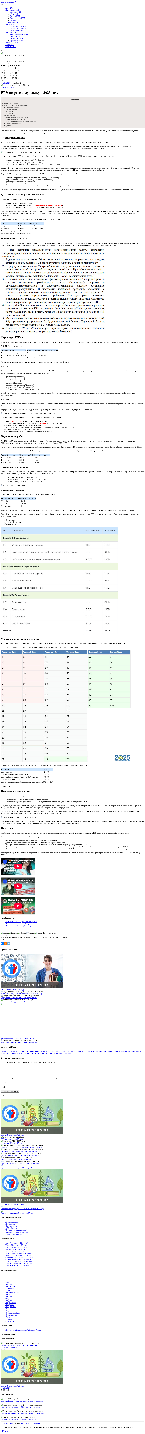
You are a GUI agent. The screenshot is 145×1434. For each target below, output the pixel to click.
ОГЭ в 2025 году (11, 1228)
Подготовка (7, 126)
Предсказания (10, 1307)
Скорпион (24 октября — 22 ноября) (19, 1257)
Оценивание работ (9, 115)
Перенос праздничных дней (16, 1230)
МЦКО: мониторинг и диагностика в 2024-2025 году (21, 994)
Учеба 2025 (5, 83)
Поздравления (10, 1303)
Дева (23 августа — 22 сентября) (18, 1253)
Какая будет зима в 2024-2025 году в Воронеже (53, 1053)
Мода (7, 1290)
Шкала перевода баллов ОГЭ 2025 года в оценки (20, 1155)
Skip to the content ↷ (8, 2)
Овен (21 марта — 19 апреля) (16, 1243)
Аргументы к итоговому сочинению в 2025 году (20, 1164)
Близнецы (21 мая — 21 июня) (17, 1247)
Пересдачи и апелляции (11, 124)
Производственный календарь (17, 1232)
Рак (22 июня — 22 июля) (15, 1249)
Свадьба (8, 1311)
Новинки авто (10, 1224)
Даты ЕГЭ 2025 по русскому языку (16, 105)
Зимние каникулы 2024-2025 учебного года (18, 1038)
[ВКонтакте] (2, 943)
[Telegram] (8, 943)
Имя (3, 1083)
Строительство (11, 1315)
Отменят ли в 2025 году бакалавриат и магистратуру (25, 926)
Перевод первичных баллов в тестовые (20, 122)
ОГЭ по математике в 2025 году (17, 924)
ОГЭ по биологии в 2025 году (12, 990)
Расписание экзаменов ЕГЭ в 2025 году (16, 1159)
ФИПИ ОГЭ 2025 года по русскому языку (21, 922)
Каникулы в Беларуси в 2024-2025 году (16, 1002)
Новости (8, 1294)
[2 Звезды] (13, 933)
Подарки (8, 1301)
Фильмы (8, 1319)
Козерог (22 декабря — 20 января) (18, 1261)
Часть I (9, 111)
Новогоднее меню (12, 1226)
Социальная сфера (12, 1313)
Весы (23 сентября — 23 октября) (18, 1255)
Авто (7, 1282)
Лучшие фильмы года (13, 1222)
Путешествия (10, 1309)
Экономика (9, 1321)
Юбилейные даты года (14, 1234)
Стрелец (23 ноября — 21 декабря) (18, 1259)
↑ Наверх (4, 1431)
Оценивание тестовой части (16, 117)
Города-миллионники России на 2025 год (53, 1051)
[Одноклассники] (5, 943)
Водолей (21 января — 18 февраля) (18, 1263)
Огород (8, 1299)
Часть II (9, 113)
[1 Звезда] (5, 933)
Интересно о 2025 (12, 1286)
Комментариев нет (8, 87)
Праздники (9, 1305)
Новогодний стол (12, 1292)
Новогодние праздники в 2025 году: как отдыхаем (20, 1407)
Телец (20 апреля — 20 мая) (16, 1245)
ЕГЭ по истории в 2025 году (12, 1139)
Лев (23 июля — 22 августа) (16, 1251)
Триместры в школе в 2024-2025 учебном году (19, 1042)
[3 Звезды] (22, 933)
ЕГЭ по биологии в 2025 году (12, 1135)
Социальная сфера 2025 (10, 1347)
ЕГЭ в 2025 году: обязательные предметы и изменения (22, 1401)
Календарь (9, 1288)
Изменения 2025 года (10, 107)
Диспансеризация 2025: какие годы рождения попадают (22, 1413)
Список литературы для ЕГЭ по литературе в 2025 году (22, 1209)
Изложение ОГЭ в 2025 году (12, 1143)
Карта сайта (35, 1423)
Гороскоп (9, 1284)
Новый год (9, 1296)
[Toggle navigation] (2, 4)
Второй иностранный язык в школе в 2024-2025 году (21, 1151)
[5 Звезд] (38, 933)
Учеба (7, 1317)
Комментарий (7, 1079)
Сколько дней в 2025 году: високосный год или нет (21, 1419)
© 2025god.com (7, 1423)
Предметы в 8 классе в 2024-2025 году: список (19, 998)
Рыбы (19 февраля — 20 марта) (17, 1265)
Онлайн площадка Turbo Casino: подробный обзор (89, 1051)
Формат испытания (10, 103)
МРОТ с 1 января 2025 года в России (123, 1051)
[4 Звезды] (30, 933)
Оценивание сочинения (15, 119)
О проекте (25, 1423)
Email (3, 1087)
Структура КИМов (9, 109)
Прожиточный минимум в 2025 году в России (19, 1051)
